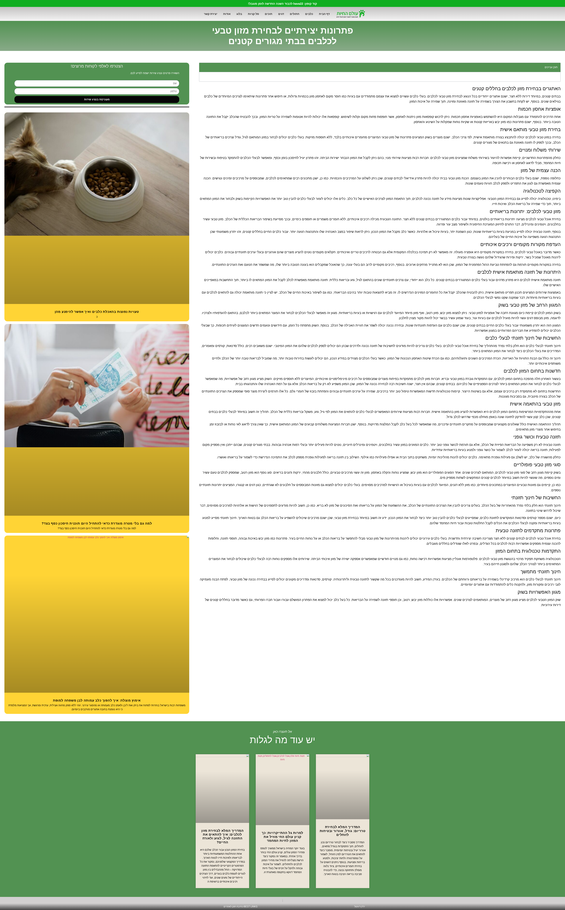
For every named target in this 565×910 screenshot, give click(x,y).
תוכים (268, 13)
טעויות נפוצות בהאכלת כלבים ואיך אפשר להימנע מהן (97, 312)
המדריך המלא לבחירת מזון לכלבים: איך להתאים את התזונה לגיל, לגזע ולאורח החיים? (222, 836)
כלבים (309, 13)
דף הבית (324, 13)
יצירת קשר (210, 13)
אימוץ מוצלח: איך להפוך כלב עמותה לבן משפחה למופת (97, 700)
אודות (227, 13)
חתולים (294, 13)
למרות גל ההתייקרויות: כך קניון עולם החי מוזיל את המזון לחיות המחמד (282, 836)
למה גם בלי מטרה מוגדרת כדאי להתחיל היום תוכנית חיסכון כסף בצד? (97, 523)
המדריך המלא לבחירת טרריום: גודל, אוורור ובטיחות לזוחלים (342, 831)
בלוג (239, 13)
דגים (281, 13)
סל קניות (253, 13)
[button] (203, 67)
